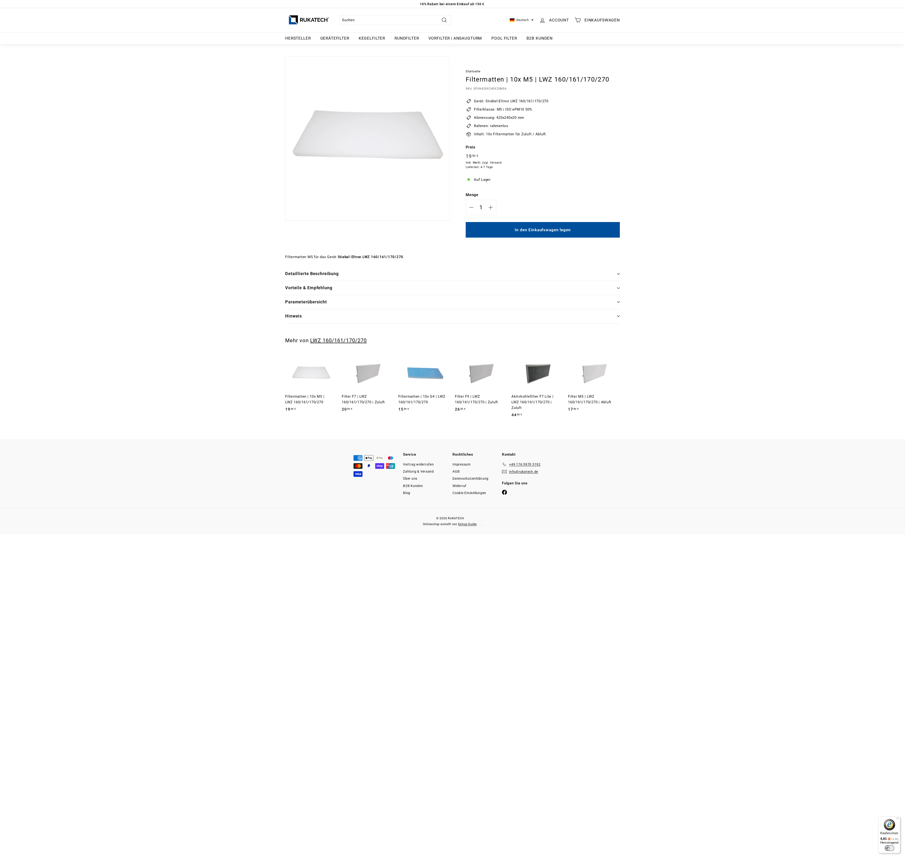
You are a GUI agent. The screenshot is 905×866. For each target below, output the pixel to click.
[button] (521, 20)
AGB (456, 471)
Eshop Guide (467, 524)
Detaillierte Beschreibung (312, 273)
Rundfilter (407, 38)
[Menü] (897, 819)
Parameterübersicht (306, 301)
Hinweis (293, 315)
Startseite (473, 71)
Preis (470, 147)
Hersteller (298, 38)
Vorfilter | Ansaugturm (455, 38)
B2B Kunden (540, 38)
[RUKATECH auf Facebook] (504, 492)
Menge (472, 195)
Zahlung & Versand (418, 471)
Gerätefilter (334, 38)
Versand (496, 162)
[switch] (889, 848)
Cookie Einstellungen (469, 493)
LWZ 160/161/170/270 (338, 340)
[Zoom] (367, 138)
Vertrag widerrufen (418, 464)
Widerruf (459, 486)
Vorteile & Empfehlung (308, 287)
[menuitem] (298, 38)
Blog (406, 493)
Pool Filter (504, 38)
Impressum (461, 464)
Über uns (410, 478)
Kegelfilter (372, 38)
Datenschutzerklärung (470, 478)
